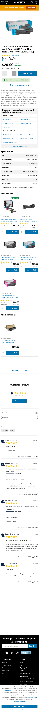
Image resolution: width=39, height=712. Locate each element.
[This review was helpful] (33, 457)
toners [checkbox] (12, 430)
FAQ (21, 665)
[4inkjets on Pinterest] (17, 653)
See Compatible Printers (19, 85)
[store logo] (19, 3)
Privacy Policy (24, 676)
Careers (4, 668)
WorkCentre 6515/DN (26, 138)
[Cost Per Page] (36, 171)
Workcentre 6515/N (8, 138)
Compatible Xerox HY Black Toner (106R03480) (9, 258)
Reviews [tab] (15, 370)
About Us (4, 662)
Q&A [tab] (25, 371)
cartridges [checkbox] (5, 430)
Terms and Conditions (19, 701)
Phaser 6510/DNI (8, 123)
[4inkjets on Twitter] (12, 653)
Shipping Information (26, 668)
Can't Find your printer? (20, 146)
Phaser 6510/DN (25, 119)
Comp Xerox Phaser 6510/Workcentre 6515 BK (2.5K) (28, 220)
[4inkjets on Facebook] (6, 653)
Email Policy (5, 670)
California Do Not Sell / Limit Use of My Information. (19, 703)
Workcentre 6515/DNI (26, 135)
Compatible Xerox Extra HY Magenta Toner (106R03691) (9, 296)
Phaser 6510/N (7, 119)
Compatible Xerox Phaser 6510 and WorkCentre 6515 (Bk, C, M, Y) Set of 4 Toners (9, 220)
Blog (3, 673)
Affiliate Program (7, 665)
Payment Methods (25, 673)
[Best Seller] (10, 215)
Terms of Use (23, 684)
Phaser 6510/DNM (26, 123)
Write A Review (19, 401)
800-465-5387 (6, 3)
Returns (22, 670)
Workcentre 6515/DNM (10, 142)
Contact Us (23, 662)
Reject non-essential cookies (19, 709)
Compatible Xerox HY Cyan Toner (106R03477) (28, 258)
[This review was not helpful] (36, 457)
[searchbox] (18, 413)
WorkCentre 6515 (8, 135)
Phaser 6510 (7, 127)
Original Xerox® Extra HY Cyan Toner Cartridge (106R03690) (8, 341)
